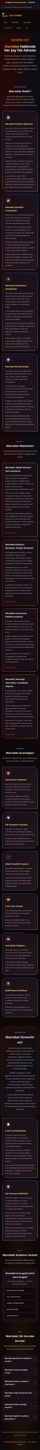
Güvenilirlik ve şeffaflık (15, 1290)
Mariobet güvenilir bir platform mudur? (18, 1359)
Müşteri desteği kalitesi (15, 1303)
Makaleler (15, 22)
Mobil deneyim (12, 1315)
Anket (19, 28)
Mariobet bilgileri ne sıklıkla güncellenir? (17, 1417)
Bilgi (5, 22)
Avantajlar (27, 22)
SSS (26, 28)
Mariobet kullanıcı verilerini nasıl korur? (17, 1382)
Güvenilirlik (8, 28)
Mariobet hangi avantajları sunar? (16, 1371)
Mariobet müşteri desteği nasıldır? (15, 1405)
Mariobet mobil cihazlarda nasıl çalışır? (18, 1394)
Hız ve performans (14, 1297)
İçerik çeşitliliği (12, 1309)
